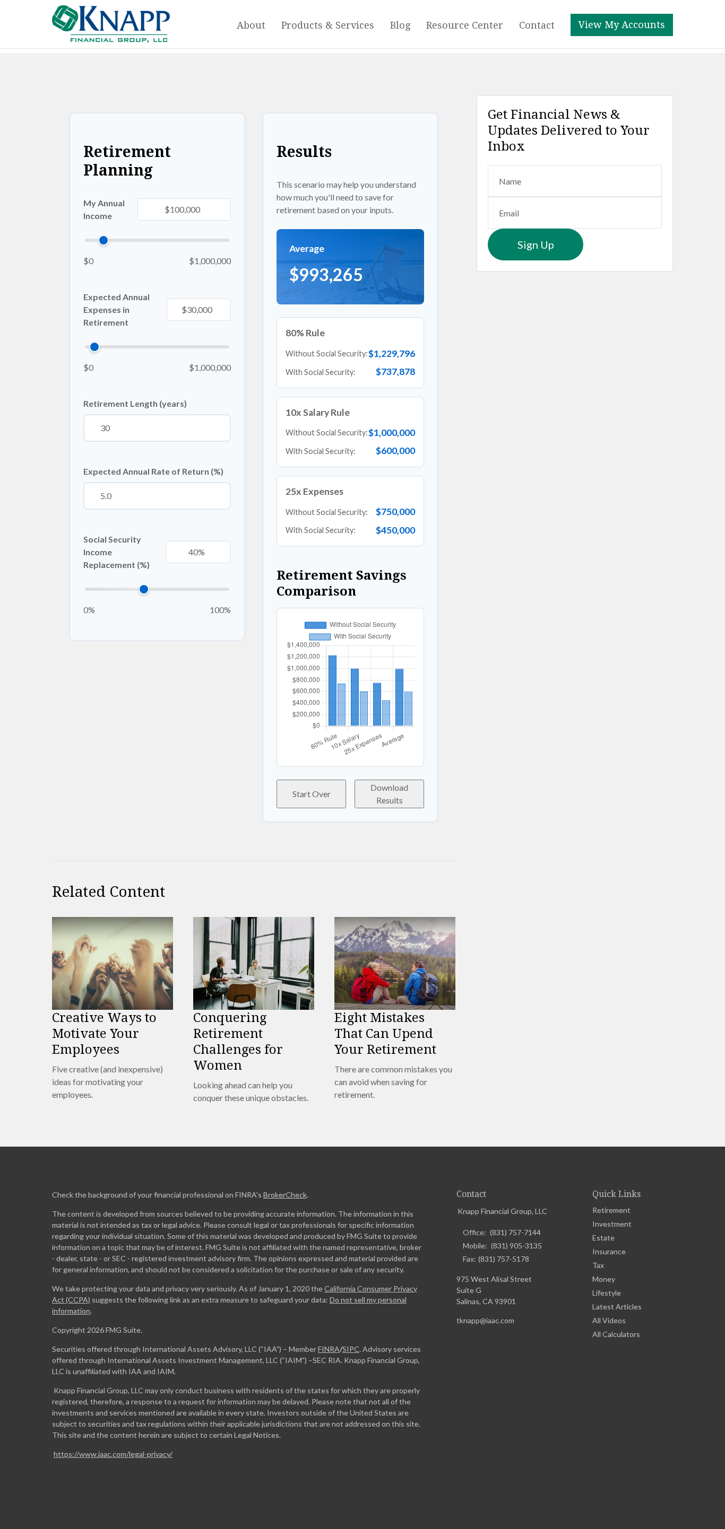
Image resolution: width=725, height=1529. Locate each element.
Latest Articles (617, 1306)
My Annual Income (104, 209)
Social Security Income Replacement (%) (116, 552)
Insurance (609, 1251)
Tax (598, 1265)
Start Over (311, 794)
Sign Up (535, 244)
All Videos (609, 1320)
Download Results (389, 793)
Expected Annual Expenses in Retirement (116, 309)
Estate (603, 1237)
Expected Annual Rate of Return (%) (153, 471)
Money (603, 1278)
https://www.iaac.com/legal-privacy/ (113, 1453)
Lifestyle (606, 1292)
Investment (612, 1223)
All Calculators (616, 1334)
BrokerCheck (285, 1194)
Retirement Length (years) (135, 403)
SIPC (350, 1348)
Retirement (611, 1210)
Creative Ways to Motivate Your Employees (104, 1033)
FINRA (329, 1348)
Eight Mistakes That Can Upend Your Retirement (385, 1033)
